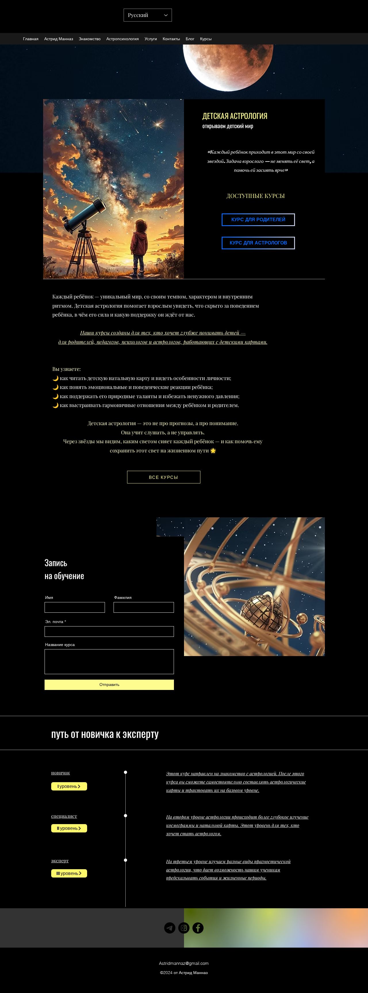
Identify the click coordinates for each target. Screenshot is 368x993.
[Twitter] (104, 706)
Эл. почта (54, 622)
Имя (49, 597)
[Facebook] (96, 706)
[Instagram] (113, 706)
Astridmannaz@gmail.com (184, 963)
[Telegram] (169, 928)
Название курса (60, 645)
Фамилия (123, 597)
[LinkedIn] (122, 706)
